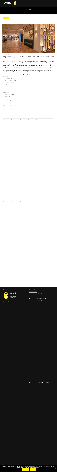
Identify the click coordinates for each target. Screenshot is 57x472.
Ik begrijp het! (25, 469)
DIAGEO (36, 12)
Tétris (8, 100)
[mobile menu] (52, 4)
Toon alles (52, 17)
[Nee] (55, 468)
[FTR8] (10, 3)
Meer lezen (33, 469)
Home (20, 12)
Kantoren (31, 12)
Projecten (25, 12)
